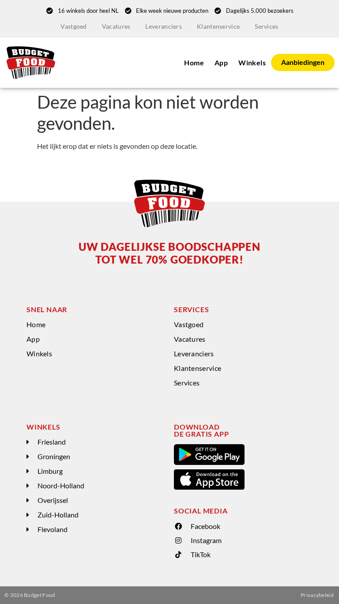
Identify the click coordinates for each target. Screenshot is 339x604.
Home (194, 62)
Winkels (252, 62)
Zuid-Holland (58, 514)
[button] (95, 442)
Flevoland (53, 529)
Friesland (52, 442)
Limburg (50, 471)
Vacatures (116, 26)
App (221, 62)
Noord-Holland (61, 485)
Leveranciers (163, 26)
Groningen (54, 456)
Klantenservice (218, 26)
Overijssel (53, 500)
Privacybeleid (317, 595)
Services (266, 26)
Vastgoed (73, 26)
